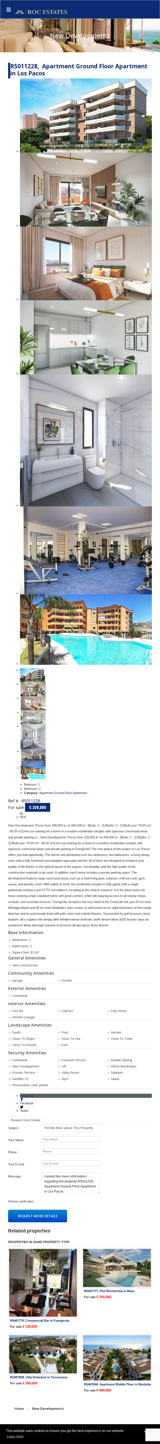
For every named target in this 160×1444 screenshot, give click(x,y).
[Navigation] (8, 9)
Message (14, 1176)
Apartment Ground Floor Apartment (63, 793)
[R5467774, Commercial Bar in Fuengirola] (43, 1283)
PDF (23, 817)
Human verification (21, 1201)
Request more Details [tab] (25, 1120)
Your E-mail (16, 1164)
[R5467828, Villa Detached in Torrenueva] (43, 1354)
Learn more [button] (15, 1436)
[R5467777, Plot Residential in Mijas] (117, 1268)
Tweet (24, 1110)
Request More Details (38, 1216)
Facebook (27, 1103)
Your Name (16, 1140)
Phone (12, 1152)
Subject (13, 1128)
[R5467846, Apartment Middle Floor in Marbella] (117, 1357)
